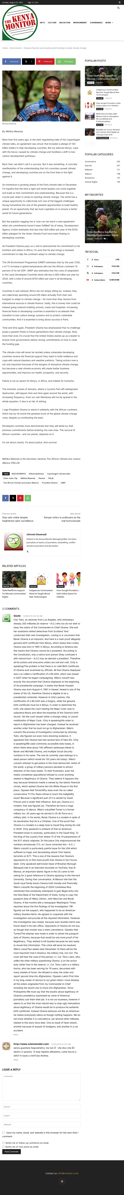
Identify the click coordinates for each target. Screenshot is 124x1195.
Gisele (17, 615)
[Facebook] (5, 498)
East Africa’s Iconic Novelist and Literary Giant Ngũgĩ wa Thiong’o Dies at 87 (108, 132)
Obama (41, 478)
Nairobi (6, 586)
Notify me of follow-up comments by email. (27, 1143)
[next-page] (92, 144)
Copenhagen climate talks (58, 473)
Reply (16, 1034)
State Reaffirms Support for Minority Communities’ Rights (14, 593)
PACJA (50, 478)
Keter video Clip (10, 478)
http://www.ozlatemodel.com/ (31, 1043)
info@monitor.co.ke (68, 1173)
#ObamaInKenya (36, 473)
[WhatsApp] (28, 498)
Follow (115, 266)
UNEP (63, 482)
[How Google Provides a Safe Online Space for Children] (68, 579)
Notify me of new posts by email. (22, 1146)
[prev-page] (87, 144)
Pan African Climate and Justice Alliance (21, 482)
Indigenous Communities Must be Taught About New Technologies (41, 593)
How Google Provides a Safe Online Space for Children (67, 593)
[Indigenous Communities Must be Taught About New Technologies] (41, 579)
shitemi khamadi (36, 534)
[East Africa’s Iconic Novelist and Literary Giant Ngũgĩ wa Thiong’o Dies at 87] (90, 132)
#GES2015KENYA (19, 473)
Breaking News (102, 138)
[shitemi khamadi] (13, 543)
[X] (120, 2)
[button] (118, 8)
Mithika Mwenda (28, 478)
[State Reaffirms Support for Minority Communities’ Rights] (14, 579)
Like (117, 259)
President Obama (50, 482)
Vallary (90, 239)
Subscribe (114, 280)
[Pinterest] (20, 498)
